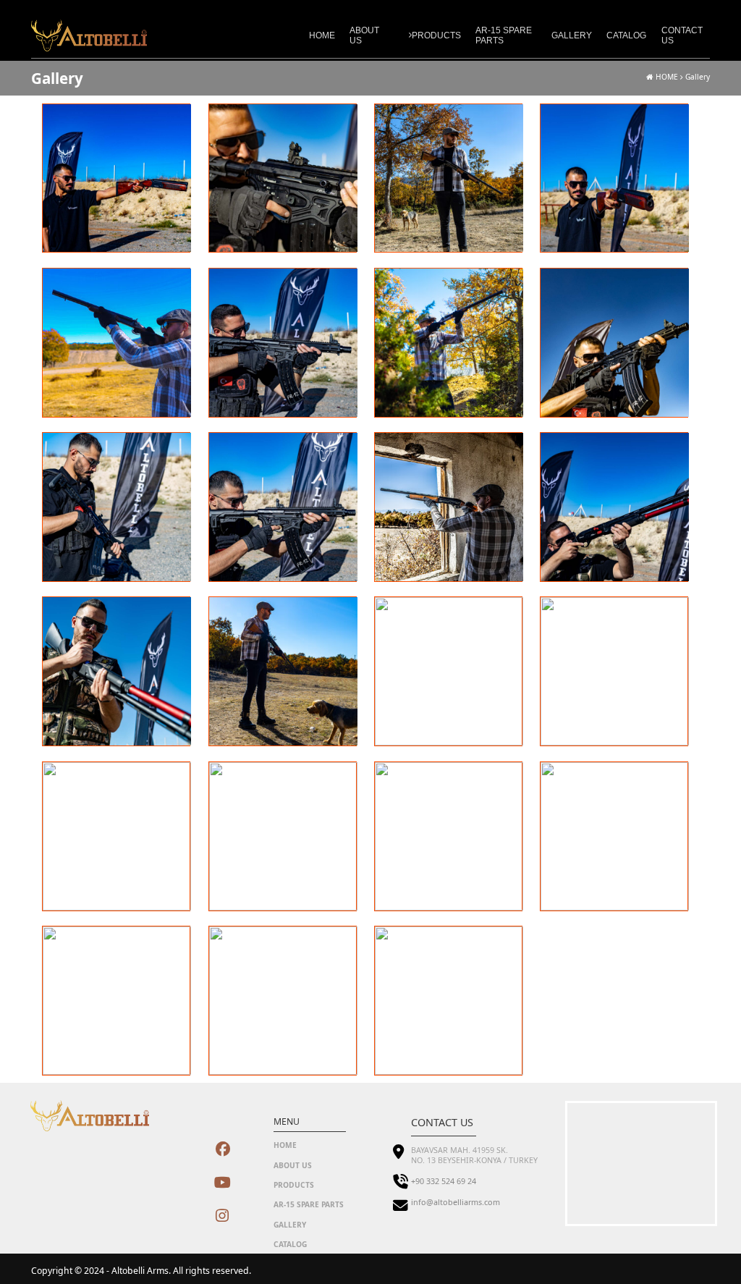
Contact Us (682, 35)
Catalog (626, 35)
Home (322, 35)
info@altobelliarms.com (455, 1202)
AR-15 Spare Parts (503, 35)
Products (436, 35)
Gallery (571, 35)
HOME (665, 77)
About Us (364, 35)
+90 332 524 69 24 (443, 1181)
